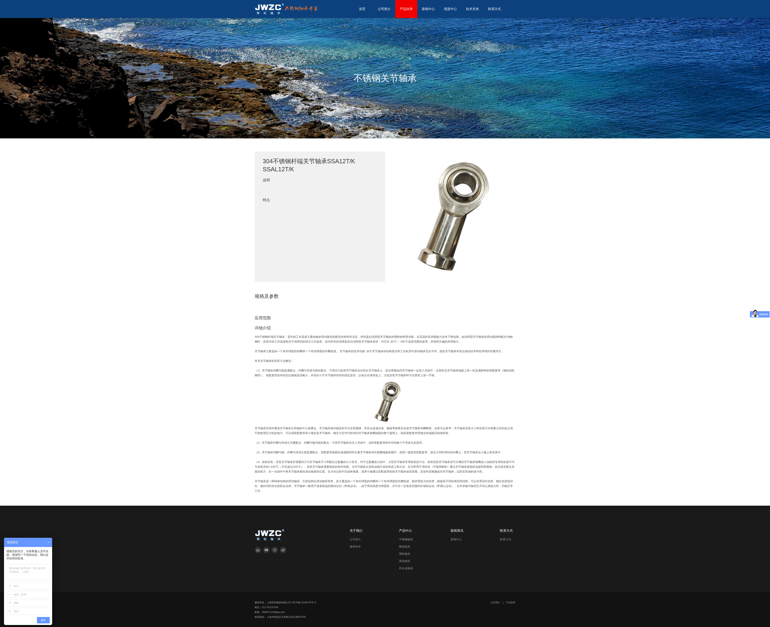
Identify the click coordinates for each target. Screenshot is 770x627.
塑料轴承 (404, 553)
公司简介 (355, 539)
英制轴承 (404, 561)
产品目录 (510, 602)
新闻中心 (456, 539)
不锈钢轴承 (406, 539)
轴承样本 (355, 546)
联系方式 (505, 539)
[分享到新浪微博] (283, 550)
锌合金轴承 (406, 568)
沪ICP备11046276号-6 (303, 602)
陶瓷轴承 (404, 546)
